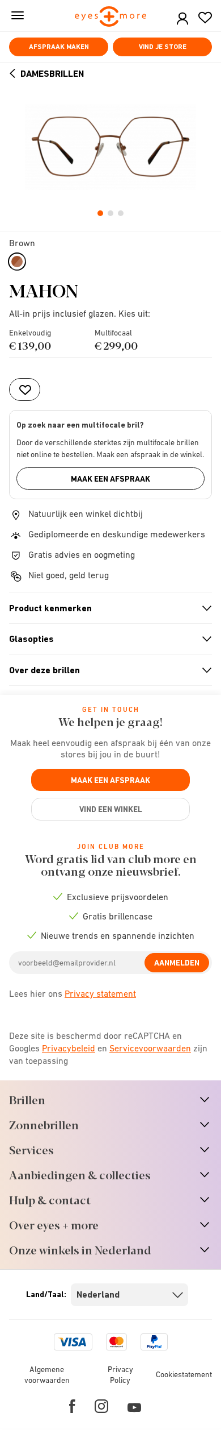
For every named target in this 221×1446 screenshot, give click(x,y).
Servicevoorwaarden (150, 1048)
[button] (182, 19)
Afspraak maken (59, 47)
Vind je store (162, 47)
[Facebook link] (72, 1406)
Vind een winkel (110, 809)
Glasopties (105, 639)
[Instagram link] (101, 1406)
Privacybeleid (68, 1048)
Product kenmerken (105, 608)
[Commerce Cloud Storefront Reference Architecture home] (111, 17)
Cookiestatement (184, 1374)
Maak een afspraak (110, 478)
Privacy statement (100, 993)
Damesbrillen (52, 73)
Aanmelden (176, 962)
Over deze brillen (105, 670)
